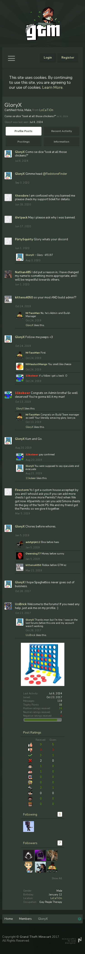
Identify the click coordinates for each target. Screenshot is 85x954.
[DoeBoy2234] (28, 867)
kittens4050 (24, 297)
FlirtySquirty (24, 239)
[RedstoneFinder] (28, 826)
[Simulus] (52, 855)
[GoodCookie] (40, 867)
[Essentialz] (40, 855)
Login (48, 58)
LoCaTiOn (56, 898)
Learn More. (52, 87)
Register (67, 58)
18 (60, 704)
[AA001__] (28, 855)
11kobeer (31, 478)
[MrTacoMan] (52, 867)
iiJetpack (21, 218)
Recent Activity (61, 131)
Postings (23, 141)
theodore (22, 196)
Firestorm (22, 490)
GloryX (20, 152)
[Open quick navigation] (80, 918)
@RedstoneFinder (55, 174)
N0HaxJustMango (36, 364)
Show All (57, 878)
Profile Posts (23, 131)
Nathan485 (23, 272)
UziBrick (21, 604)
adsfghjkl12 (33, 542)
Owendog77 (33, 553)
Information (61, 141)
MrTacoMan (33, 313)
